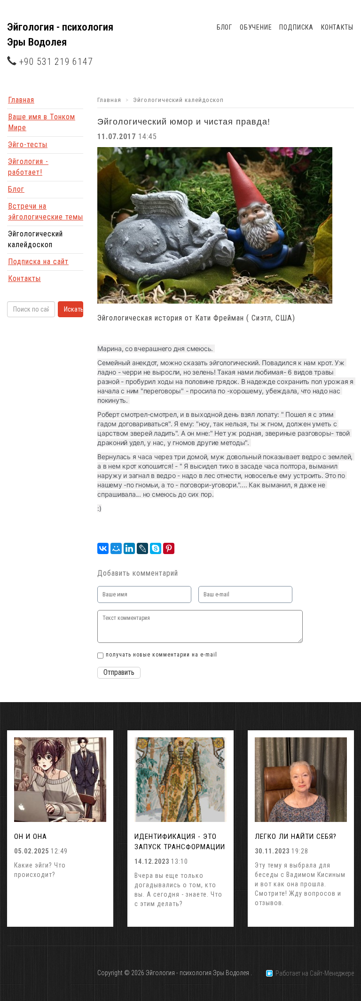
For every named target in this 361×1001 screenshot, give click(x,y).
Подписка (296, 27)
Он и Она (30, 836)
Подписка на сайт (38, 261)
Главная (21, 99)
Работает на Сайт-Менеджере (313, 973)
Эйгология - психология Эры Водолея (60, 34)
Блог (224, 27)
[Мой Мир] (116, 548)
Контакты (337, 27)
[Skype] (155, 548)
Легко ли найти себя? (296, 836)
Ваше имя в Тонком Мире (41, 122)
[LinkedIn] (129, 548)
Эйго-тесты (27, 144)
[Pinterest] (168, 548)
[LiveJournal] (142, 548)
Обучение (256, 27)
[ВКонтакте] (103, 548)
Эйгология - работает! (28, 167)
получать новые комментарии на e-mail (161, 654)
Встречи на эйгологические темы (45, 211)
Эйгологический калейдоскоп (35, 239)
